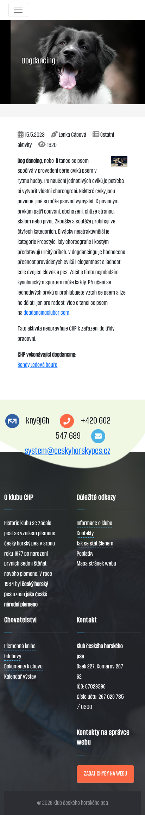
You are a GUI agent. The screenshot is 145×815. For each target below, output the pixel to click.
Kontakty (85, 533)
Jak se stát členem (95, 543)
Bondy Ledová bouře (37, 365)
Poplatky (85, 554)
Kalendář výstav (20, 677)
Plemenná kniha (20, 646)
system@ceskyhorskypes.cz (68, 451)
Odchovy (12, 656)
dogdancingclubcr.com (46, 313)
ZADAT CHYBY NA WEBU (105, 774)
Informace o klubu (94, 523)
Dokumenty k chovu (23, 666)
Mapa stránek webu (96, 564)
